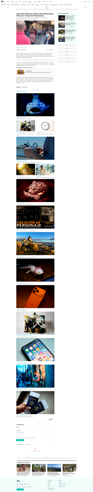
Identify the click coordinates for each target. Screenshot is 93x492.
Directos (49, 483)
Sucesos (71, 20)
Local (71, 33)
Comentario (18, 430)
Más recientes (20, 444)
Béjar (9, 4)
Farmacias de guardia (51, 488)
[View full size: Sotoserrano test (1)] (35, 33)
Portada (8, 1)
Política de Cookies (61, 486)
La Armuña (33, 4)
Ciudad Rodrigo (23, 4)
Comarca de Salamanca (15, 4)
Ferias (51, 1)
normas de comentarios (31, 437)
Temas (49, 486)
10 (47, 49)
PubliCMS (29, 486)
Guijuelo (28, 4)
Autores (49, 485)
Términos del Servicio (61, 483)
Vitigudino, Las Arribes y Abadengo (66, 4)
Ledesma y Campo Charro (44, 4)
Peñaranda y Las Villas (54, 4)
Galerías (12, 1)
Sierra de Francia (24, 87)
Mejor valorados (28, 444)
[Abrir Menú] (91, 2)
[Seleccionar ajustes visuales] (89, 1)
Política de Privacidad (61, 485)
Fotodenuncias (50, 489)
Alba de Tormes (3, 4)
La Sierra (37, 4)
